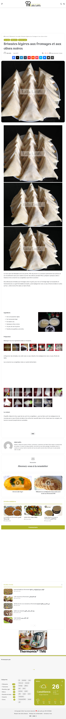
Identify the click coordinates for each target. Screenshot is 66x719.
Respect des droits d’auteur (21, 713)
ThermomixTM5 (22, 699)
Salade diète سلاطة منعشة (30, 517)
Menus (4, 692)
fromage (20, 685)
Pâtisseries (12, 36)
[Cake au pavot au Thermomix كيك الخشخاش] (8, 599)
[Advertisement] (33, 20)
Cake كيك (21, 683)
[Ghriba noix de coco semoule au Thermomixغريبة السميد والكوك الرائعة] (8, 606)
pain (20, 688)
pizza (24, 688)
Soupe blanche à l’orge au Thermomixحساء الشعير (51, 518)
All (33, 433)
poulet (26, 691)
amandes (24, 680)
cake (29, 680)
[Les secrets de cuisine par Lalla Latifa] (33, 3)
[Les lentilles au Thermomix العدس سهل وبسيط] (13, 511)
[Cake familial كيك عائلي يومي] (8, 620)
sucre (29, 693)
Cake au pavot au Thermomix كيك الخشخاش (25, 597)
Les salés (18, 36)
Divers (3, 699)
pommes (20, 691)
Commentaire (33, 527)
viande (29, 699)
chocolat (27, 683)
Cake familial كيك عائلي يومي (21, 618)
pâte (20, 693)
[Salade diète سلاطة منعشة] (33, 511)
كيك (19, 702)
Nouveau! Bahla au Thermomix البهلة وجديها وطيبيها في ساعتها (29, 590)
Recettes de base (6, 694)
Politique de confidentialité (36, 713)
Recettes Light (22, 40)
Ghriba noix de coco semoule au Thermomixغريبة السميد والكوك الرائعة (32, 604)
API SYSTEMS (48, 711)
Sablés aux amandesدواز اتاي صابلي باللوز (24, 611)
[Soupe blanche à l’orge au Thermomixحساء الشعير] (53, 511)
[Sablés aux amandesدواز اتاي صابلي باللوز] (8, 613)
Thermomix (5, 686)
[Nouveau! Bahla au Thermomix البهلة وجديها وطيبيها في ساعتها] (8, 592)
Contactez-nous (48, 713)
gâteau (26, 685)
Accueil (7, 36)
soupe (24, 693)
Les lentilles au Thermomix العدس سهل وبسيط (12, 518)
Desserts (4, 697)
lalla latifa (9, 53)
